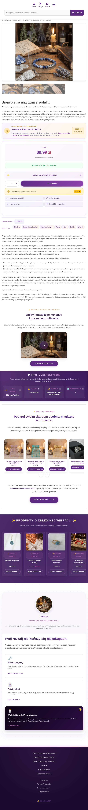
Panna (58, 227)
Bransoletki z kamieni (30, 227)
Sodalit (72, 227)
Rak (65, 227)
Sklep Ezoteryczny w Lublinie (44, 761)
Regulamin (44, 780)
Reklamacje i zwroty (44, 788)
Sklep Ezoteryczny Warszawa (44, 753)
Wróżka (44, 766)
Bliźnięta (26, 20)
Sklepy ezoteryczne (44, 774)
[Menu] (54, 5)
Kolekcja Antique (46, 227)
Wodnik (80, 227)
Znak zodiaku (16, 20)
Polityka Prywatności (44, 784)
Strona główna (6, 20)
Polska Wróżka (44, 770)
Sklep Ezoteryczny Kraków (44, 757)
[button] (44, 175)
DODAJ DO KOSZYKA (44, 364)
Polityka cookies (44, 792)
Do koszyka (52, 183)
